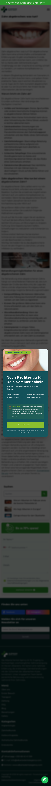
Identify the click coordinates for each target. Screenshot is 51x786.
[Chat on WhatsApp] (45, 780)
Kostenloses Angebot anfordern (25, 2)
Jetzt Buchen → (25, 425)
